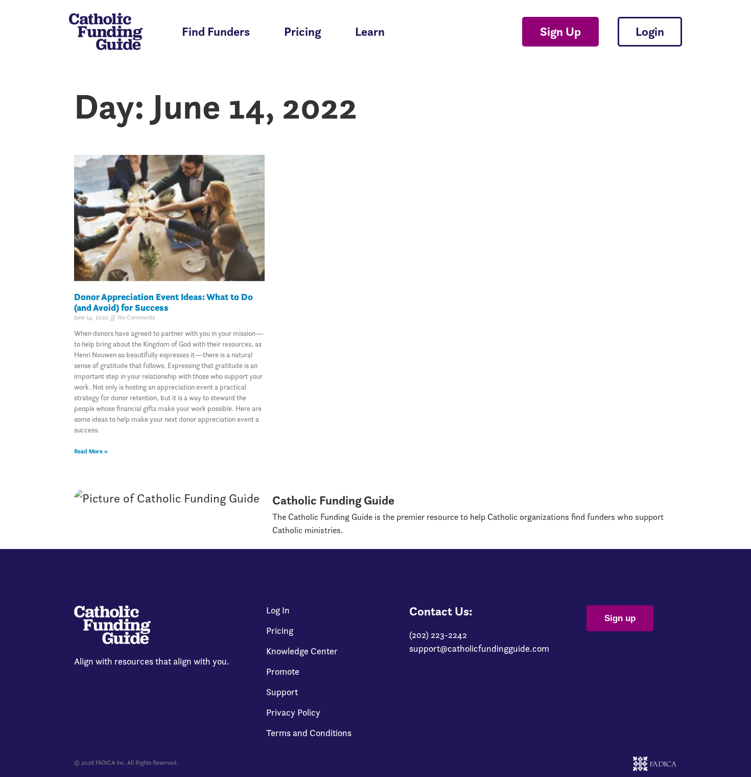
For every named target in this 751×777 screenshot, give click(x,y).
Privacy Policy (293, 712)
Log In (278, 610)
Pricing (302, 31)
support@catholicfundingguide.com (479, 648)
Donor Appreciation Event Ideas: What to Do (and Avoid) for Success (163, 302)
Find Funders (216, 31)
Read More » (90, 451)
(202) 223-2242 (438, 634)
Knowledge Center (302, 651)
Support (282, 692)
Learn (370, 31)
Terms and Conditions (308, 733)
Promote (282, 672)
